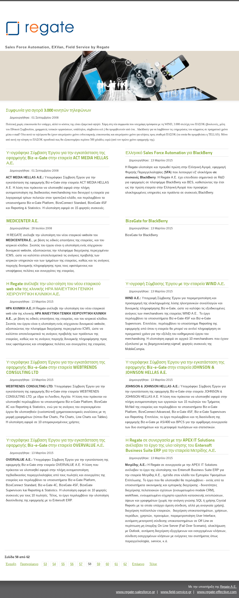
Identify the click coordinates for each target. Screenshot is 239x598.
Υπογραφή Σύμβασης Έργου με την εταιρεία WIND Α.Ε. (175, 283)
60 (107, 564)
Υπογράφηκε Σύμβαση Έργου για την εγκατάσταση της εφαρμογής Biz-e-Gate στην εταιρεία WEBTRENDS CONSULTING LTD (55, 367)
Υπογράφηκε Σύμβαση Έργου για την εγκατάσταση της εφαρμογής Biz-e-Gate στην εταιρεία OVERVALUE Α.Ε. (55, 443)
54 (54, 564)
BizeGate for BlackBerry (147, 220)
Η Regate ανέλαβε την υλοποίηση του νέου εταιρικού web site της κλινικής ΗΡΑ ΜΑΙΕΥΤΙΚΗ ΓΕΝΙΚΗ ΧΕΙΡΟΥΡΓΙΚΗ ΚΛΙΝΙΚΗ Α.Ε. (53, 288)
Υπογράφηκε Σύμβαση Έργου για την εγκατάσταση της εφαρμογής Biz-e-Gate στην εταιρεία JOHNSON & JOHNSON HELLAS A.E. (175, 367)
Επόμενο (138, 564)
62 (125, 564)
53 (45, 564)
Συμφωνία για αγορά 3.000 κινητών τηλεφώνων (48, 110)
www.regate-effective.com (217, 592)
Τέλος (153, 564)
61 (116, 564)
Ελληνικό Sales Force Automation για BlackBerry (169, 152)
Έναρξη (11, 564)
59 (98, 564)
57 (80, 564)
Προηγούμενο (29, 564)
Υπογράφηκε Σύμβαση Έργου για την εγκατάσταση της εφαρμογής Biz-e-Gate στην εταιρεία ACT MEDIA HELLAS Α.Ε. (57, 157)
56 (72, 564)
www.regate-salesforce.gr (135, 592)
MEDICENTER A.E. (22, 220)
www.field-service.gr (176, 592)
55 (63, 564)
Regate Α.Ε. (228, 586)
